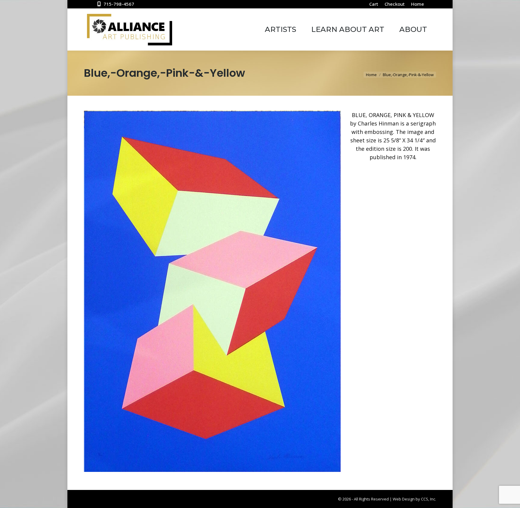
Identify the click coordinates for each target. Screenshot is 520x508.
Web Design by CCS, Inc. (414, 499)
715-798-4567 (119, 4)
